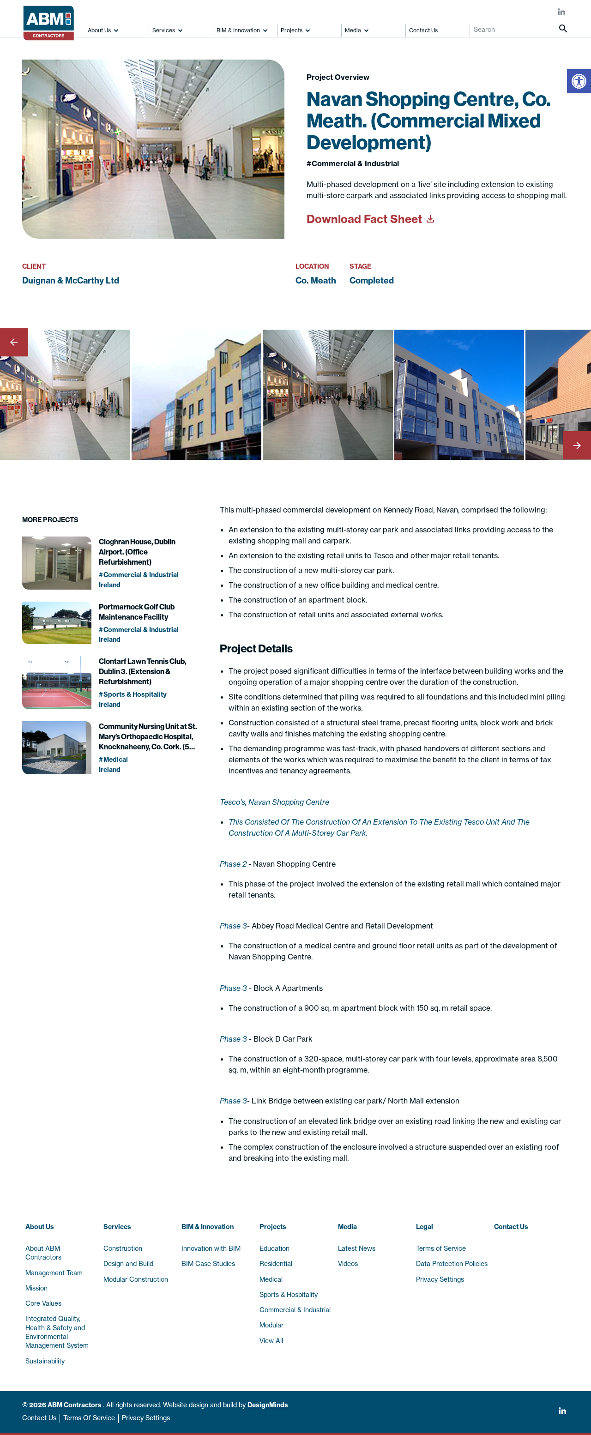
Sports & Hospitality (288, 1294)
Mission (36, 1288)
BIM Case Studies (208, 1264)
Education (274, 1248)
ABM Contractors (75, 1405)
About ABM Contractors (43, 1252)
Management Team (54, 1273)
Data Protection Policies (452, 1264)
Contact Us (423, 30)
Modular (271, 1325)
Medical (271, 1279)
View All (271, 1341)
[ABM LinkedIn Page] (562, 13)
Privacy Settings (146, 1418)
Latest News (356, 1248)
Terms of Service (441, 1248)
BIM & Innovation (238, 30)
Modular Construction (135, 1279)
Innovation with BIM (211, 1248)
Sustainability (45, 1361)
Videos (348, 1264)
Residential (275, 1264)
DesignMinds (267, 1405)
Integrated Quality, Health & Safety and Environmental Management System (57, 1332)
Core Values (43, 1303)
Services (163, 30)
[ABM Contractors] (51, 19)
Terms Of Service (89, 1418)
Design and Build (128, 1264)
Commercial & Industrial (295, 1310)
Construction (122, 1248)
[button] (579, 81)
